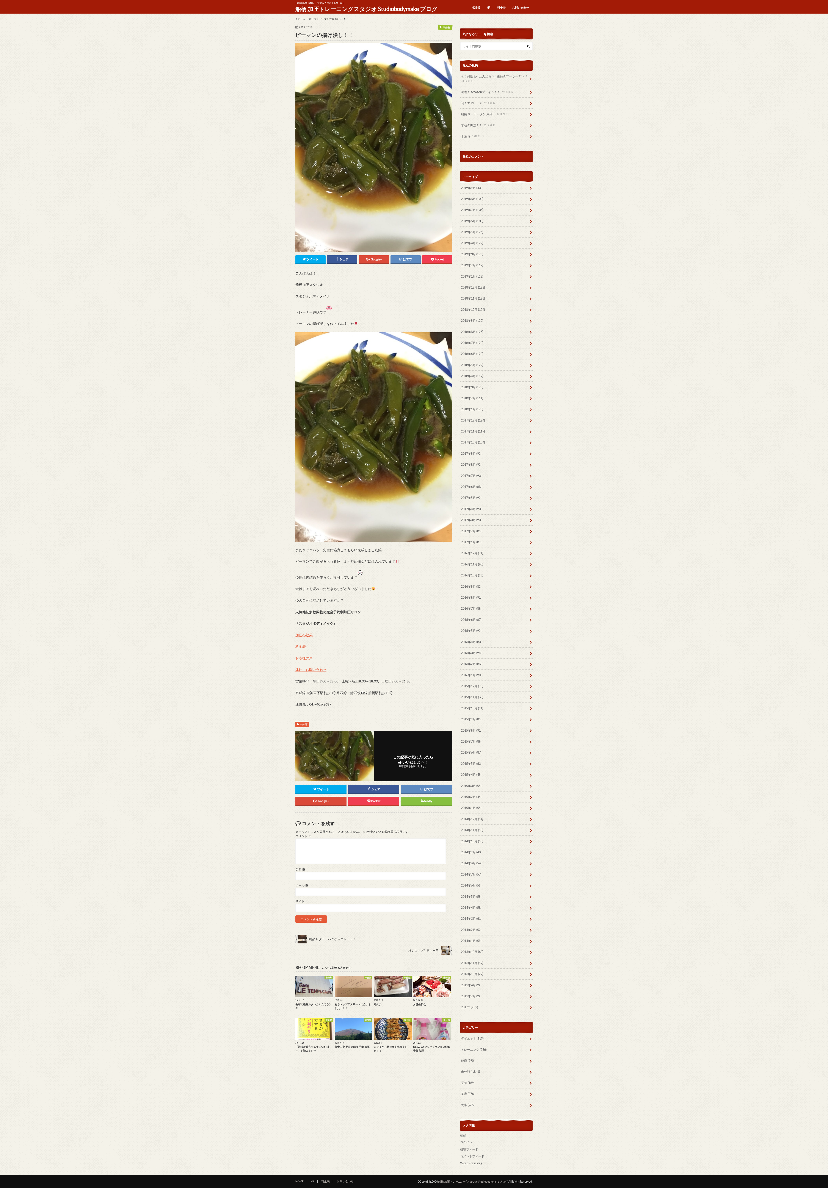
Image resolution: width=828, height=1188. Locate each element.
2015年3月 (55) (471, 786)
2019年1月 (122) (472, 276)
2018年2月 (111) (472, 398)
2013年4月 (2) (470, 985)
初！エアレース (478, 103)
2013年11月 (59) (472, 963)
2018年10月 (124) (473, 309)
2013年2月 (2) (470, 996)
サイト (299, 901)
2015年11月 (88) (472, 697)
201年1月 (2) (469, 1007)
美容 (468, 1094)
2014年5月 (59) (471, 896)
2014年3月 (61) (471, 918)
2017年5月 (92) (471, 498)
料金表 (501, 7)
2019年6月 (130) (472, 221)
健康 (468, 1060)
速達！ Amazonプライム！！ (487, 92)
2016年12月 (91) (472, 553)
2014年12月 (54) (472, 819)
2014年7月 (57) (471, 874)
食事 (468, 1105)
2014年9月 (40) (471, 852)
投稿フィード (469, 1149)
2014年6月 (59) (471, 885)
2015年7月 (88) (471, 741)
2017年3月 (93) (471, 520)
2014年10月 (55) (472, 841)
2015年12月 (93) (472, 686)
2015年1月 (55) (471, 808)
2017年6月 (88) (471, 487)
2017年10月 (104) (473, 442)
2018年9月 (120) (472, 320)
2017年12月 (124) (473, 420)
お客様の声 (304, 658)
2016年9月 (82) (471, 586)
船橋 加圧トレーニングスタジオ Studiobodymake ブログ (366, 8)
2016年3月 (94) (471, 653)
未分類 (303, 724)
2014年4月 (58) (471, 907)
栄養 (468, 1083)
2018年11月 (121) (473, 298)
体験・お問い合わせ (310, 670)
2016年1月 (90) (471, 675)
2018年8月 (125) (472, 332)
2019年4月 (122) (472, 243)
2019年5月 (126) (472, 232)
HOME (476, 7)
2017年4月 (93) (471, 509)
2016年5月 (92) (471, 630)
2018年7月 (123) (472, 343)
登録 (463, 1135)
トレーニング (474, 1049)
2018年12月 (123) (473, 287)
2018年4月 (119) (472, 376)
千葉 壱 (472, 136)
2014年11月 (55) (472, 830)
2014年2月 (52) (471, 930)
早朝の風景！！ (478, 125)
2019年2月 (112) (472, 265)
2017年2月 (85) (471, 531)
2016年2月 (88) (471, 664)
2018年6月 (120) (472, 354)
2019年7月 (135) (472, 210)
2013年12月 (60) (472, 952)
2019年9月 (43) (471, 188)
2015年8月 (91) (471, 730)
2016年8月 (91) (471, 597)
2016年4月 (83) (471, 642)
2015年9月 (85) (471, 719)
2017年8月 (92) (471, 464)
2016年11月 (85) (472, 564)
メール (301, 885)
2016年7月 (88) (471, 608)
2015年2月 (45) (471, 797)
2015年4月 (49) (471, 774)
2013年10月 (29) (472, 974)
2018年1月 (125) (472, 409)
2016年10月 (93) (472, 575)
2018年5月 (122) (472, 365)
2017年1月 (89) (471, 542)
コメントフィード (472, 1156)
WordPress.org (471, 1163)
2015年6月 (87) (471, 752)
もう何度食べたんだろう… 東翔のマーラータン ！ (494, 78)
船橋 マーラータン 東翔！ (485, 114)
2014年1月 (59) (471, 941)
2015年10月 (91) (472, 708)
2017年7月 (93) (471, 476)
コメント (303, 836)
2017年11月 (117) (473, 431)
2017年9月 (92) (471, 453)
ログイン (466, 1142)
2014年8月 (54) (471, 863)
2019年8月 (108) (472, 199)
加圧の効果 (304, 635)
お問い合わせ (520, 7)
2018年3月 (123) (472, 387)
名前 (300, 869)
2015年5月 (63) (471, 763)
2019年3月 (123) (472, 254)
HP (489, 7)
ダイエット (472, 1038)
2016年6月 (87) (471, 619)
